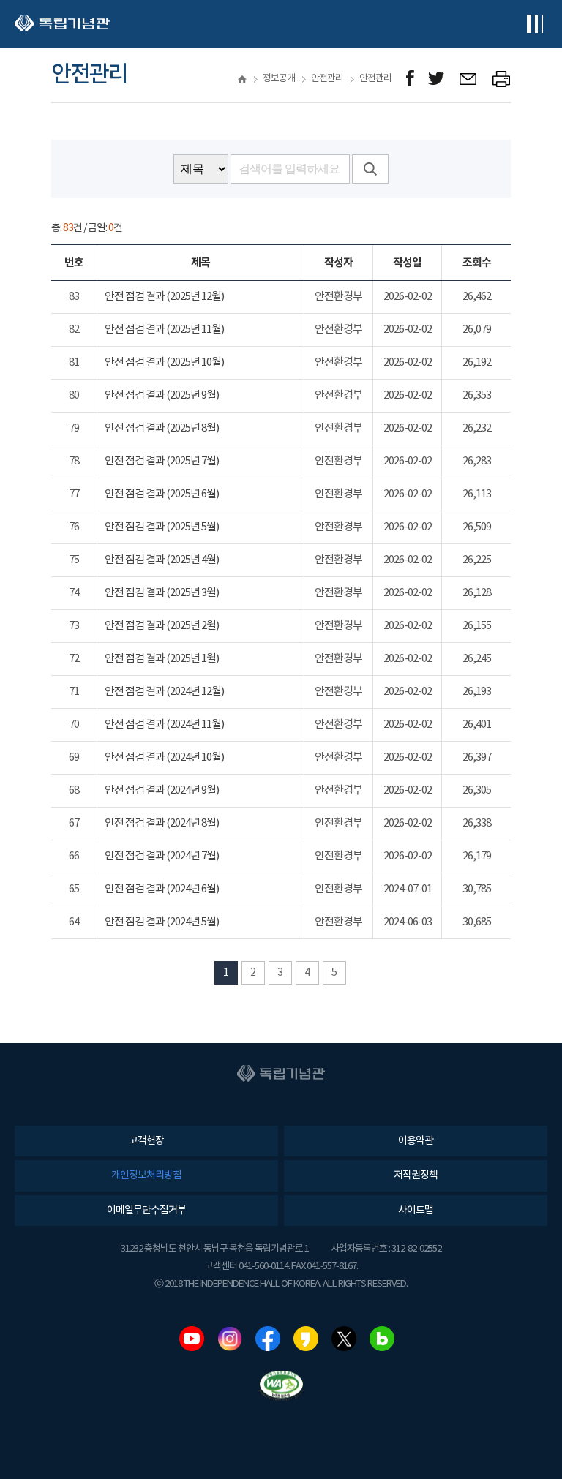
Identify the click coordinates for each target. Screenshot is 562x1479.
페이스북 (267, 1338)
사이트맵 (415, 1210)
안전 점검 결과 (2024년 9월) (162, 790)
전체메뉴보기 (534, 24)
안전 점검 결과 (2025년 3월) (162, 593)
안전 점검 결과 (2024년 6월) (162, 889)
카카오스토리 (305, 1338)
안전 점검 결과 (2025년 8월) (162, 428)
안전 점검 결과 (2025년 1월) (162, 658)
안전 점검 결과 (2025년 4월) (162, 560)
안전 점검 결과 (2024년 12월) (164, 691)
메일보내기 (469, 78)
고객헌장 (146, 1141)
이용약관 (415, 1141)
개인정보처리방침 (146, 1175)
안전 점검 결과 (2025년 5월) (162, 527)
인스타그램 (229, 1338)
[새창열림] (410, 78)
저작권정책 (416, 1175)
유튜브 (191, 1338)
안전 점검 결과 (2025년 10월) (164, 362)
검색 (370, 169)
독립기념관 (62, 23)
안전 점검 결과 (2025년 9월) (162, 395)
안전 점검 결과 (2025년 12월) (164, 296)
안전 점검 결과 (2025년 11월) (164, 329)
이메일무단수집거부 (146, 1210)
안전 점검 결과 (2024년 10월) (164, 757)
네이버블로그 (382, 1338)
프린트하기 (501, 78)
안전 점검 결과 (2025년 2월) (162, 626)
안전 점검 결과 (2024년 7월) (162, 856)
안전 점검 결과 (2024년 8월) (162, 823)
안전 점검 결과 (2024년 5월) (162, 922)
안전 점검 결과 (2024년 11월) (164, 724)
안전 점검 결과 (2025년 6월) (162, 494)
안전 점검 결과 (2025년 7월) (162, 461)
